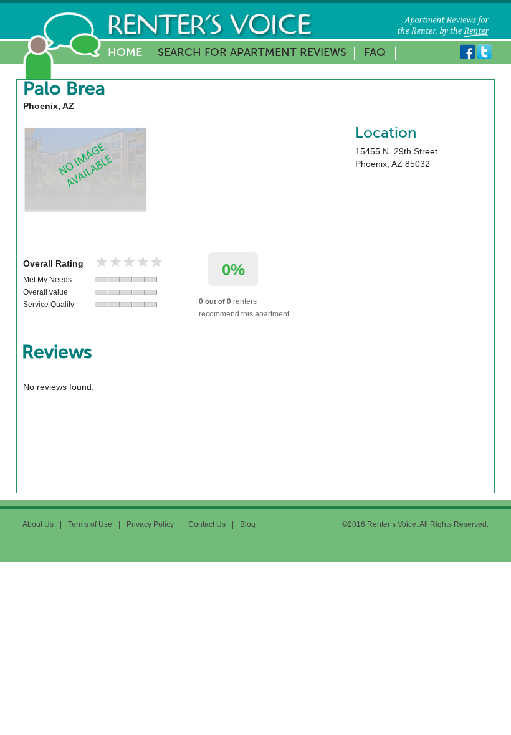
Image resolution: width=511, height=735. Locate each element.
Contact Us (207, 524)
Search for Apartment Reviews (252, 53)
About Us (38, 524)
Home (125, 53)
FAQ (375, 53)
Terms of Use (90, 524)
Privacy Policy (150, 524)
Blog (248, 524)
